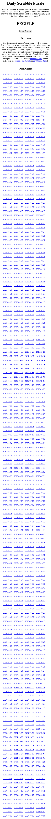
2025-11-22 (18, 360)
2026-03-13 (29, 244)
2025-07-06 (7, 505)
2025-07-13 (18, 497)
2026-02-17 (29, 269)
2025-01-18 (18, 679)
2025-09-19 (18, 426)
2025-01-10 (18, 687)
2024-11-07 (18, 754)
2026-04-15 (18, 211)
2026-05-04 (29, 190)
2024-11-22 (29, 737)
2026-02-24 (40, 261)
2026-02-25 (29, 261)
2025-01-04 (40, 692)
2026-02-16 (40, 269)
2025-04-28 (18, 576)
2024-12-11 (40, 716)
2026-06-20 (40, 141)
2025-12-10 (40, 339)
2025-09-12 (7, 435)
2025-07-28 (29, 480)
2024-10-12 (40, 779)
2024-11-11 (18, 749)
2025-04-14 (40, 588)
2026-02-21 (29, 265)
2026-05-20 (29, 174)
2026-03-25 (29, 232)
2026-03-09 (29, 248)
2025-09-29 (40, 414)
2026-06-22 (18, 141)
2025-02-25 (40, 638)
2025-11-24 (40, 356)
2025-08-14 (18, 464)
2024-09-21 (7, 803)
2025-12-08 (18, 344)
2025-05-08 (40, 563)
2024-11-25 (40, 733)
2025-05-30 (18, 542)
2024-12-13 (18, 716)
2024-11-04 (7, 758)
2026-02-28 (40, 257)
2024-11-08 (7, 754)
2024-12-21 (18, 708)
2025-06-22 (29, 518)
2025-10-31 (40, 381)
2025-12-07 (29, 344)
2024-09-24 (18, 799)
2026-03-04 (40, 252)
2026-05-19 (40, 174)
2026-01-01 (18, 319)
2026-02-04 (40, 281)
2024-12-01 (18, 729)
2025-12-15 (29, 335)
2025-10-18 (7, 397)
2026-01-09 (18, 311)
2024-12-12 (29, 716)
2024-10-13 (29, 779)
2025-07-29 (18, 480)
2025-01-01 (29, 696)
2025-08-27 (7, 451)
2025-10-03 (40, 410)
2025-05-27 (7, 547)
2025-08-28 (40, 447)
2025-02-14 (29, 650)
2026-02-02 (18, 286)
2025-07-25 (18, 484)
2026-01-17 (18, 302)
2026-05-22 (7, 174)
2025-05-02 (18, 571)
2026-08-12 (29, 87)
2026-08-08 (29, 91)
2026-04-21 (40, 203)
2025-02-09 (40, 654)
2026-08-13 (18, 87)
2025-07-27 (40, 480)
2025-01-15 (7, 683)
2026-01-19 (40, 298)
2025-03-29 (40, 605)
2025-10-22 (7, 393)
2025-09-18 (29, 426)
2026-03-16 (40, 240)
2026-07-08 (18, 124)
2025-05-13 (29, 559)
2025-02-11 (18, 654)
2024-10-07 (7, 787)
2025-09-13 (40, 431)
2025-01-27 (7, 671)
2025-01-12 (40, 683)
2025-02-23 (18, 642)
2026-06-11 (7, 153)
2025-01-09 (29, 687)
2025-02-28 (7, 638)
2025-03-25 (40, 609)
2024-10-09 (29, 783)
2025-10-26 (7, 389)
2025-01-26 (18, 671)
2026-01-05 (18, 315)
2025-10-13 (18, 402)
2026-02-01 (29, 286)
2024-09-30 (40, 791)
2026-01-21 (18, 298)
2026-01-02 (7, 319)
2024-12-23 (40, 704)
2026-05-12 (29, 182)
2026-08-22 (7, 79)
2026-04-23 (18, 203)
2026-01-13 (18, 306)
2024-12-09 (18, 721)
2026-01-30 (7, 290)
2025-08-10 (18, 468)
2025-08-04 (40, 472)
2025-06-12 (7, 530)
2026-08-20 (29, 79)
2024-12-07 (40, 721)
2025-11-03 (7, 381)
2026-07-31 (29, 99)
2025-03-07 (18, 629)
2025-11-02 (18, 381)
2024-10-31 (7, 762)
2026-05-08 (29, 186)
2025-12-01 (7, 352)
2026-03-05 (29, 252)
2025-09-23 (18, 422)
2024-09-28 (18, 795)
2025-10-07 (40, 406)
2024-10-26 (18, 766)
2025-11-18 (18, 364)
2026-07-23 (29, 107)
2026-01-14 (7, 306)
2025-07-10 (7, 501)
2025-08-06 (18, 472)
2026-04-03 (18, 224)
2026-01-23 (40, 294)
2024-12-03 (40, 725)
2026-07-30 (40, 99)
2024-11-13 (40, 745)
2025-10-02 (7, 414)
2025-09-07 (18, 439)
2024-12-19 (40, 708)
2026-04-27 (18, 199)
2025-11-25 (29, 356)
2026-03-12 (40, 244)
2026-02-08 (40, 277)
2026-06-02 (18, 161)
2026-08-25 (18, 74)
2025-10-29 (18, 385)
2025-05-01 (29, 571)
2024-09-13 (7, 812)
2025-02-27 (18, 638)
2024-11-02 (29, 758)
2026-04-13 (40, 211)
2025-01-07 (7, 692)
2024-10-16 (40, 774)
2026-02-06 (18, 281)
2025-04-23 (29, 580)
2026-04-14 (29, 211)
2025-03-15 (18, 621)
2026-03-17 (29, 240)
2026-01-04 (29, 315)
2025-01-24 (40, 671)
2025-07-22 (7, 489)
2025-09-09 (40, 435)
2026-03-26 (18, 232)
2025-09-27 (18, 418)
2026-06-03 (7, 161)
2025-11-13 (29, 368)
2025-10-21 (18, 393)
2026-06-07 (7, 157)
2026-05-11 (40, 182)
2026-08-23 (40, 74)
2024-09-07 (29, 816)
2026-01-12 (29, 306)
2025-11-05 (29, 377)
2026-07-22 (40, 107)
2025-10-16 (29, 397)
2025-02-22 (29, 642)
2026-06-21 (29, 141)
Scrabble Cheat (36, 59)
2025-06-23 (18, 518)
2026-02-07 (7, 281)
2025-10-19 (40, 393)
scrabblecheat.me (40, 61)
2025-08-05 (29, 472)
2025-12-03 (29, 348)
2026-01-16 (29, 302)
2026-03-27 (7, 232)
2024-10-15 (7, 779)
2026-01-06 (7, 315)
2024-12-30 (7, 700)
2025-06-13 (40, 526)
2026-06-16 (40, 145)
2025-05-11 (7, 563)
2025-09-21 (40, 422)
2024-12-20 (29, 708)
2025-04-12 (18, 592)
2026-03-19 (7, 240)
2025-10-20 (29, 393)
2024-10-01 (29, 791)
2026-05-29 (18, 165)
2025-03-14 (29, 621)
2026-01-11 (40, 306)
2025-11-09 (29, 373)
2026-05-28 (29, 165)
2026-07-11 (29, 120)
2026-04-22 (29, 203)
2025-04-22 (40, 580)
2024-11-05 (40, 754)
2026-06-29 (29, 132)
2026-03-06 (18, 252)
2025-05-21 (29, 551)
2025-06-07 (18, 534)
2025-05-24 (40, 547)
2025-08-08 (40, 468)
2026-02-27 (7, 261)
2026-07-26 (40, 103)
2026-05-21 (18, 174)
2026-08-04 (29, 95)
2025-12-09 (7, 344)
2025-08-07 (7, 472)
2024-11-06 (29, 754)
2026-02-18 (18, 269)
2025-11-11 (7, 373)
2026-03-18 (18, 240)
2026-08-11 (40, 87)
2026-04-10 (29, 215)
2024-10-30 (18, 762)
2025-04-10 (40, 592)
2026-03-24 (40, 232)
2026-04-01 (40, 224)
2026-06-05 (29, 157)
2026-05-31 (40, 161)
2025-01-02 (18, 696)
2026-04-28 (7, 199)
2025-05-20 (40, 551)
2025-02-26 (29, 638)
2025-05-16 (40, 555)
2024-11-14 (29, 745)
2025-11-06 (18, 377)
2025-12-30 (40, 319)
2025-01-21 (29, 675)
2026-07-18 (40, 112)
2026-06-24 (40, 137)
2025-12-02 (40, 348)
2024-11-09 (40, 749)
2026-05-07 (40, 186)
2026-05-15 (40, 178)
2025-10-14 (7, 402)
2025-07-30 (7, 480)
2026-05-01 (18, 194)
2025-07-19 (40, 489)
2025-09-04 (7, 443)
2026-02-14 (18, 273)
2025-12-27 (29, 323)
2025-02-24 (7, 642)
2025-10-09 (18, 406)
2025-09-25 (40, 418)
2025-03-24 (7, 613)
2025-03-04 (7, 634)
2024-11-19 (18, 741)
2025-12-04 (18, 348)
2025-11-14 (18, 368)
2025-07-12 (29, 497)
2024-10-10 (18, 783)
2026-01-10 (7, 311)
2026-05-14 (7, 182)
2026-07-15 (29, 116)
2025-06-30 (29, 509)
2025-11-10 (18, 373)
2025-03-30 (29, 605)
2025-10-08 (29, 406)
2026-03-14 (18, 244)
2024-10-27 (7, 766)
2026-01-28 (29, 290)
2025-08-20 (40, 455)
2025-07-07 (40, 501)
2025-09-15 (18, 431)
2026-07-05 (7, 128)
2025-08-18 (18, 460)
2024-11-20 (7, 741)
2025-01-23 (7, 675)
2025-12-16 (18, 335)
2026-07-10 (40, 120)
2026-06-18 (18, 145)
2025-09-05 (40, 439)
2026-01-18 (7, 302)
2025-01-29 (29, 667)
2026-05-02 (7, 194)
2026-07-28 (18, 103)
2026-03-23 (7, 236)
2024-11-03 (18, 758)
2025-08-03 (7, 476)
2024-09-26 (40, 795)
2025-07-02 (7, 509)
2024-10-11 (7, 783)
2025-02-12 (7, 654)
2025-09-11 (18, 435)
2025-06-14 (29, 526)
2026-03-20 (40, 236)
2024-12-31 (40, 696)
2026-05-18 (7, 178)
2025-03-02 (29, 634)
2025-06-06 (29, 534)
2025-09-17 (40, 426)
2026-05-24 (29, 170)
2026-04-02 (29, 224)
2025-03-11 (18, 625)
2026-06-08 (40, 153)
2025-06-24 (7, 518)
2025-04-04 (18, 600)
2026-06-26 (18, 137)
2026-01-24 (29, 294)
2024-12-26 (7, 704)
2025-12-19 (29, 331)
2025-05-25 (29, 547)
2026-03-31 (7, 228)
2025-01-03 (7, 696)
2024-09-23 (29, 799)
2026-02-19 (7, 269)
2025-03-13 (40, 621)
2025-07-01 (18, 509)
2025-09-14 (29, 431)
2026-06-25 (29, 137)
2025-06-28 (7, 513)
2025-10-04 (29, 410)
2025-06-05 (40, 534)
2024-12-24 (29, 704)
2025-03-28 (7, 609)
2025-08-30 (18, 447)
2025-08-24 (40, 451)
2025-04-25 (7, 580)
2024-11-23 (18, 737)
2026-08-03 (40, 95)
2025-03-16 (7, 621)
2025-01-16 (40, 679)
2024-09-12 (18, 812)
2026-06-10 (18, 153)
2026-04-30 (29, 194)
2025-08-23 (7, 455)
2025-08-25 (29, 451)
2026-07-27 (29, 103)
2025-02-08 (7, 658)
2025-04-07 (29, 596)
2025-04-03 (29, 600)
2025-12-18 (40, 331)
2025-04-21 (7, 584)
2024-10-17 (29, 774)
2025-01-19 (7, 679)
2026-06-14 (18, 149)
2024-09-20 (18, 803)
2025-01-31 (7, 667)
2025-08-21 (29, 455)
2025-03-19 (18, 617)
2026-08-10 (7, 91)
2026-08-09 (18, 91)
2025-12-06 (40, 344)
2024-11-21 (40, 737)
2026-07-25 (7, 107)
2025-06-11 (18, 530)
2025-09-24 (7, 422)
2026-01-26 (7, 294)
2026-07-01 (7, 132)
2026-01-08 (29, 311)
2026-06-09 (29, 153)
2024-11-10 (29, 749)
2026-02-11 (7, 277)
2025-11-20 (40, 360)
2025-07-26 (7, 484)
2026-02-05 (29, 281)
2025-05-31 (7, 542)
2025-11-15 (7, 368)
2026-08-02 (7, 99)
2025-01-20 (40, 675)
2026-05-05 (18, 190)
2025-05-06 (18, 567)
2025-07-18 (7, 493)
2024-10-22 (18, 770)
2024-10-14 (18, 779)
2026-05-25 (18, 170)
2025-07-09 (18, 501)
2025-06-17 (40, 522)
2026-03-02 (18, 257)
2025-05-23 (7, 551)
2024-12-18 (7, 712)
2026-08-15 (40, 83)
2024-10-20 (40, 770)
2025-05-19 (7, 555)
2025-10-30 (7, 385)
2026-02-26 (18, 261)
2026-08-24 (29, 74)
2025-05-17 (29, 555)
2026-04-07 (18, 219)
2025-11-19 (7, 364)
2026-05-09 (18, 186)
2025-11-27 (7, 356)
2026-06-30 (18, 132)
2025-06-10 (29, 530)
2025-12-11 (29, 339)
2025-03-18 (29, 617)
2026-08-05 (18, 95)
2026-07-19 (29, 112)
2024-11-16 (7, 745)
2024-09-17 (7, 808)
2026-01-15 (40, 302)
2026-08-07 (40, 91)
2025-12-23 (29, 327)
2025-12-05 (7, 348)
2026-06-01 (29, 161)
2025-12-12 (18, 339)
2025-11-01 (29, 381)
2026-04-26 (29, 199)
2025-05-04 (40, 567)
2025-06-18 (29, 522)
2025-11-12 (40, 368)
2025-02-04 (7, 662)
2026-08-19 (40, 79)
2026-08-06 (7, 95)
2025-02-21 (40, 642)
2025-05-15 (7, 559)
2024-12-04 (29, 725)
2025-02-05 (40, 658)
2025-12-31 (29, 319)
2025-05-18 (18, 555)
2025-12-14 (40, 335)
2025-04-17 (7, 588)
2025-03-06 (29, 629)
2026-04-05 (40, 219)
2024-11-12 (7, 749)
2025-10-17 (18, 397)
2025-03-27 (18, 609)
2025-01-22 (18, 675)
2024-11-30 (29, 729)
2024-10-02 (18, 791)
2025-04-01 (7, 605)
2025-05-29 (29, 542)
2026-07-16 (18, 116)
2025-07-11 (40, 497)
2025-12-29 (7, 323)
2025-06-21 (40, 518)
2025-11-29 (29, 352)
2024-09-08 (18, 816)
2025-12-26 (40, 323)
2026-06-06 (18, 157)
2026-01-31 (40, 286)
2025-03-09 (40, 625)
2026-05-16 (29, 178)
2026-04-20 (7, 207)
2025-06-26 (29, 513)
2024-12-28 (29, 700)
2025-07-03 (40, 505)
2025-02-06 (29, 658)
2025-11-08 (40, 373)
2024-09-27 (29, 795)
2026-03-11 (7, 248)
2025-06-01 (40, 538)
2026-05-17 (18, 178)
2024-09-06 (40, 816)
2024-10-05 (29, 787)
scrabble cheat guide (23, 61)
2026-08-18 (7, 83)
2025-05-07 (7, 567)
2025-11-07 (7, 377)
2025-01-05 (29, 692)
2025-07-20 (29, 489)
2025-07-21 (18, 489)
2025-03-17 (40, 617)
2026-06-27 (7, 137)
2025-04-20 (18, 584)
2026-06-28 (40, 132)
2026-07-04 (18, 128)
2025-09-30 (29, 414)
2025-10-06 (7, 410)
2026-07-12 (18, 120)
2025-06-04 (7, 538)
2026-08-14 (7, 87)
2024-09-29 (7, 795)
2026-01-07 (40, 311)
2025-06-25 (40, 513)
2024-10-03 (7, 791)
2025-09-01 (40, 443)
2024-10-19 (7, 774)
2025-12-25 (7, 327)
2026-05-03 (40, 190)
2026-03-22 (18, 236)
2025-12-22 (40, 327)
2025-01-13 (29, 683)
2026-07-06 (40, 124)
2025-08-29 (29, 447)
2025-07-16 (29, 493)
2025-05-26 (18, 547)
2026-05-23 (40, 170)
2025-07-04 (29, 505)
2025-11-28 (40, 352)
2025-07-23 (40, 484)
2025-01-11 (7, 687)
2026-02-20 (40, 265)
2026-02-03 (7, 286)
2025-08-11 (7, 468)
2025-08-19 (7, 460)
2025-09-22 (29, 422)
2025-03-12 (7, 625)
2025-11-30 (18, 352)
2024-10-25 (29, 766)
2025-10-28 (29, 385)
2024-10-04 (40, 787)
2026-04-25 (40, 199)
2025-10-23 (40, 389)
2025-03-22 (29, 613)
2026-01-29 (18, 290)
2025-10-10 (7, 406)
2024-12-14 (7, 716)
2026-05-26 (7, 170)
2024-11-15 (18, 745)
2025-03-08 (7, 629)
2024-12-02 (7, 729)
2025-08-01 (29, 476)
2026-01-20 (29, 298)
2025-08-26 (18, 451)
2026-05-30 (7, 165)
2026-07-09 (7, 124)
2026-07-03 (29, 128)
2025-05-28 (40, 542)
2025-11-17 (29, 364)
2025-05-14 (18, 559)
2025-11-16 (40, 364)
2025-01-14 (18, 683)
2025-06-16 (7, 526)
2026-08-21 (18, 79)
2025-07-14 (7, 497)
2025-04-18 (40, 584)
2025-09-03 (18, 443)
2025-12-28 (18, 323)
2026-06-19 (7, 145)
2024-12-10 (7, 721)
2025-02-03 (18, 662)
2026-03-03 (7, 257)
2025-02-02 (29, 662)
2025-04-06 (40, 596)
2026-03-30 (18, 228)
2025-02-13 (40, 650)
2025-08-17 (29, 460)
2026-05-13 (18, 182)
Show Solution (25, 31)
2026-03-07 (7, 252)
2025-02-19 (18, 646)
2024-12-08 (29, 721)
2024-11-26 (29, 733)
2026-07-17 (7, 116)
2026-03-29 (29, 228)
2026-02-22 (18, 265)
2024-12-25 (18, 704)
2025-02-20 (7, 646)
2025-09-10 (29, 435)
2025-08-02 (18, 476)
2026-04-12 (7, 215)
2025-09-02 (29, 443)
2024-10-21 (29, 770)
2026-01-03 (40, 315)
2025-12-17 (7, 335)
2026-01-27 (40, 290)
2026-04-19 (18, 207)
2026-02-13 (29, 273)
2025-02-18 (29, 646)
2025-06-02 (29, 538)
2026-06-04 (40, 157)
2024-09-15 (29, 808)
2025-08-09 (29, 468)
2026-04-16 (7, 211)
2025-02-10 (29, 654)
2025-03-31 (18, 605)
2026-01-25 (18, 294)
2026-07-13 (7, 120)
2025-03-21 (40, 613)
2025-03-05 (40, 629)
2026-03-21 (29, 236)
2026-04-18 (29, 207)
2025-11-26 (18, 356)
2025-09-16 (7, 431)
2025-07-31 (40, 476)
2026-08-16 (29, 83)
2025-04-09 (7, 596)
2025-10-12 (29, 402)
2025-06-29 (40, 509)
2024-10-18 (18, 774)
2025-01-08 (40, 687)
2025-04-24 (18, 580)
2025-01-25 (29, 671)
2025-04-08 (18, 596)
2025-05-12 (40, 559)
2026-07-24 (18, 107)
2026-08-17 (18, 83)
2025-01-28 (40, 667)
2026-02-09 (29, 277)
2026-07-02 (40, 128)
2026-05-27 (40, 165)
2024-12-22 (7, 708)
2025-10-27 (40, 385)
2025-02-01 (40, 662)
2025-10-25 (18, 389)
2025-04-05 (7, 600)
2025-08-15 (7, 464)
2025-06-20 (7, 522)
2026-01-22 (7, 298)
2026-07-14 (40, 116)
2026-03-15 (7, 244)
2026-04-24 (7, 203)
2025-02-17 (40, 646)
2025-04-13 (7, 592)
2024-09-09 (7, 816)
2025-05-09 (29, 563)
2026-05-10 (7, 186)
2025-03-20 (7, 617)
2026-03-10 (18, 248)
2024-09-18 (40, 803)
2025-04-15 (29, 588)
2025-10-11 (40, 402)
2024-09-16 (18, 808)
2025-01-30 (18, 667)
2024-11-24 (7, 737)
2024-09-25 (7, 799)
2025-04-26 (40, 576)
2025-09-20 (7, 426)
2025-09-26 (29, 418)
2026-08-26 (7, 74)
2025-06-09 (40, 530)
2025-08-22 (18, 455)
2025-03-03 (18, 634)
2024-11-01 (40, 758)
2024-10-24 (40, 766)
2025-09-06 (29, 439)
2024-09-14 (40, 808)
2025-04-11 (29, 592)
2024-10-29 (29, 762)
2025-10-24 (29, 389)
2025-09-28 (7, 418)
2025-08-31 (7, 447)
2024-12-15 (40, 712)
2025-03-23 (18, 613)
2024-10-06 (18, 787)
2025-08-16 (40, 460)
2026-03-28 (40, 228)
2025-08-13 (29, 464)
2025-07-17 (18, 493)
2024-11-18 (29, 741)
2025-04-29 (7, 576)
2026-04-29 (40, 194)
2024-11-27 (18, 733)
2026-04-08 (7, 219)
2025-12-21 (7, 331)
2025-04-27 (29, 576)
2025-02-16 (7, 650)
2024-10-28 (40, 762)
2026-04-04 (7, 224)
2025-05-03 (7, 571)
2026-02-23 (7, 265)
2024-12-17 (18, 712)
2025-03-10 (29, 625)
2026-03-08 (40, 248)
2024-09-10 (40, 812)
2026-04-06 (29, 219)
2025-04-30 (40, 571)
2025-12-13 (7, 339)
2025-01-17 (29, 679)
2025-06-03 (18, 538)
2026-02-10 (18, 277)
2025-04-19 (29, 584)
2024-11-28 (7, 733)
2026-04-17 (40, 207)
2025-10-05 (18, 410)
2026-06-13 (29, 149)
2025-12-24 (18, 327)
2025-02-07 (18, 658)
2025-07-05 (18, 505)
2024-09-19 (29, 803)
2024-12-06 (7, 725)
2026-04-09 (40, 215)
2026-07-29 (7, 103)
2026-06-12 (40, 149)
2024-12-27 (40, 700)
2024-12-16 (29, 712)
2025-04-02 (40, 600)
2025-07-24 (29, 484)
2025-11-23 (7, 360)
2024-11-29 (40, 729)
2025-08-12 (40, 464)
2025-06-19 (18, 522)
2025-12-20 (18, 331)
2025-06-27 (18, 513)
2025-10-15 (40, 397)
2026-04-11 (18, 215)
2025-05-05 (29, 567)
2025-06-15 (18, 526)
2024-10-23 (7, 770)
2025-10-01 (18, 414)
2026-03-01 (29, 257)
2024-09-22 (40, 799)
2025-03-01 (40, 634)
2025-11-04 (40, 377)
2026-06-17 (29, 145)
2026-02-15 (7, 273)
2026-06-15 (7, 149)
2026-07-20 (18, 112)
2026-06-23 (7, 141)
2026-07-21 (7, 112)
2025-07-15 (40, 493)
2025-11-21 (29, 360)
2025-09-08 (7, 439)
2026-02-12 (40, 273)
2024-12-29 (18, 700)
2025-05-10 (18, 563)
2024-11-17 (40, 741)
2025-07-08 (29, 501)
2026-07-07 (29, 124)
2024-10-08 (40, 783)
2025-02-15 (18, 650)
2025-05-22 (18, 551)
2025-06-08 (7, 534)
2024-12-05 (18, 725)
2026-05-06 (7, 190)
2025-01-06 (18, 692)
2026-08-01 (18, 99)
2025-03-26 (29, 609)
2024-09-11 (29, 812)
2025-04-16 (18, 588)
